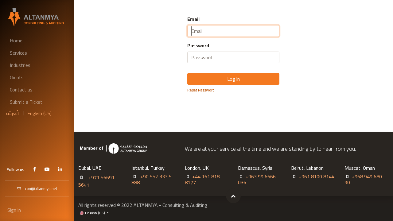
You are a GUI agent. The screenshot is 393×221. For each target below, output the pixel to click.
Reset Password (201, 90)
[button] (233, 195)
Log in (233, 78)
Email (193, 19)
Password (198, 45)
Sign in (14, 210)
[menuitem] (37, 40)
